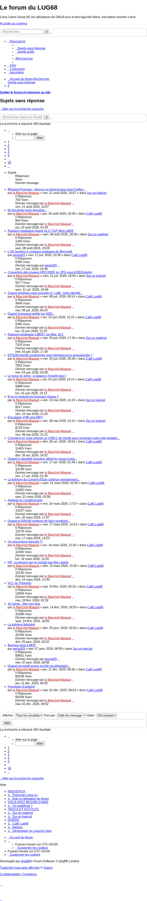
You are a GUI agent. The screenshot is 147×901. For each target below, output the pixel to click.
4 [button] (8, 152)
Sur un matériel (98, 234)
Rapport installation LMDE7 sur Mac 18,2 (35, 334)
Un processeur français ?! (25, 541)
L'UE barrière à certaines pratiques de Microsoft (40, 251)
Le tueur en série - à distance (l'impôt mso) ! (37, 376)
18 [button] (9, 162)
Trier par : (50, 715)
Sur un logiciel (96, 193)
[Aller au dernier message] (73, 203)
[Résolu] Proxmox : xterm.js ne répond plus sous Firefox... (46, 189)
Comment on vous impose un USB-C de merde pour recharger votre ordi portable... (64, 438)
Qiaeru (48, 867)
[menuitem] (30, 48)
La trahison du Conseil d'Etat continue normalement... (44, 479)
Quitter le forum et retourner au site (25, 92)
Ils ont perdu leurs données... (27, 210)
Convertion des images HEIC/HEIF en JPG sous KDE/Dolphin (50, 272)
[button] (9, 130)
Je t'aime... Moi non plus (24, 603)
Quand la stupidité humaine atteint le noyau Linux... (42, 458)
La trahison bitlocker (21, 624)
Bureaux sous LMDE (22, 645)
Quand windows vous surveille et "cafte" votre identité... (45, 293)
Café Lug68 (94, 213)
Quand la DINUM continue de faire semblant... (39, 521)
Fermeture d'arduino (21, 686)
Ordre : (92, 715)
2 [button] (8, 145)
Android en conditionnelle (25, 500)
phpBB (25, 861)
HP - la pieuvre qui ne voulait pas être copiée (38, 562)
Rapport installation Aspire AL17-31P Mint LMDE (41, 230)
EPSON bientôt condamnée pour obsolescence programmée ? (50, 355)
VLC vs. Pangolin (19, 583)
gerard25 (19, 255)
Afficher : (8, 715)
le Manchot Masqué (26, 193)
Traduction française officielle (20, 867)
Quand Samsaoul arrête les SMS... (31, 313)
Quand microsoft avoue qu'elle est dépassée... (39, 666)
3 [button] (8, 148)
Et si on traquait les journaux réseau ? (33, 396)
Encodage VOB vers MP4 (25, 417)
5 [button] (8, 155)
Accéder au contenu (13, 23)
